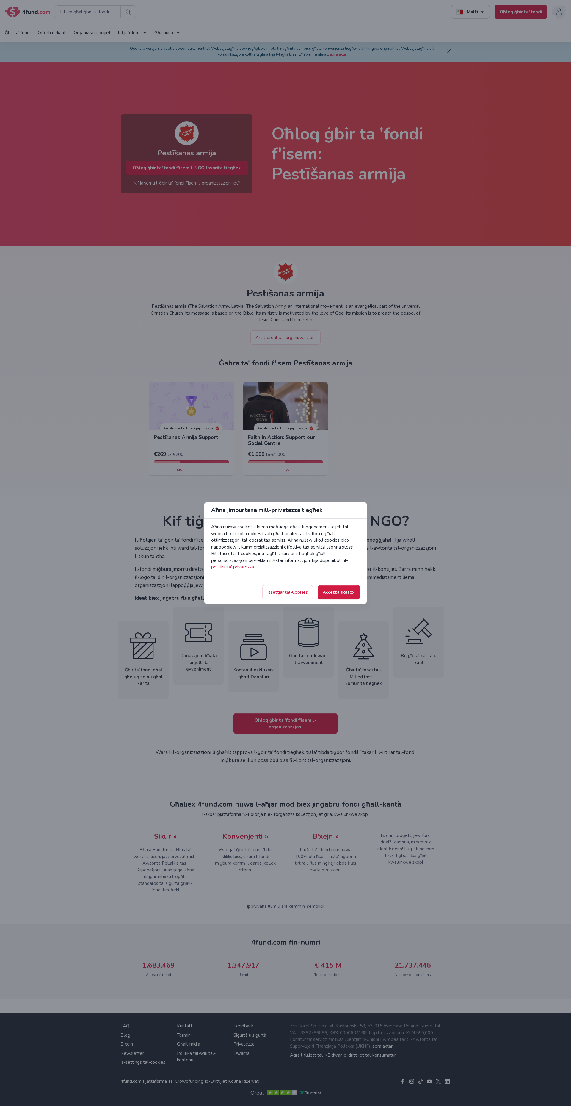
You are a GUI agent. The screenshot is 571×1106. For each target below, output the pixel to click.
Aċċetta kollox (339, 592)
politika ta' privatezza (232, 567)
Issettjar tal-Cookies (287, 592)
